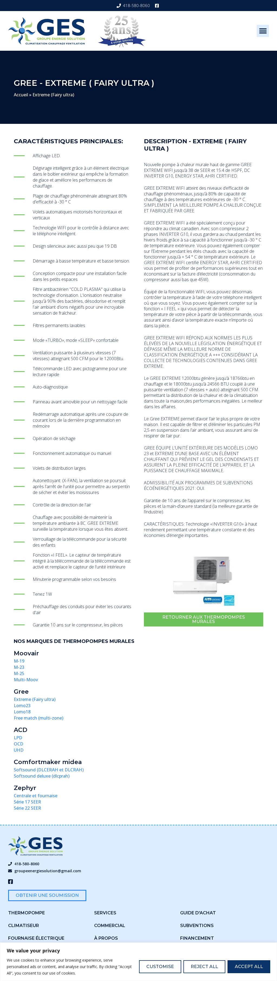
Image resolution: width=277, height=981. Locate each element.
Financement (197, 938)
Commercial (109, 925)
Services (105, 912)
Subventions (197, 925)
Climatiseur (23, 925)
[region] (138, 961)
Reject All (204, 966)
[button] (263, 31)
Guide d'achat (198, 912)
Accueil (21, 95)
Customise (160, 966)
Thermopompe (26, 912)
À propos (106, 938)
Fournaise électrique (36, 938)
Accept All (249, 966)
